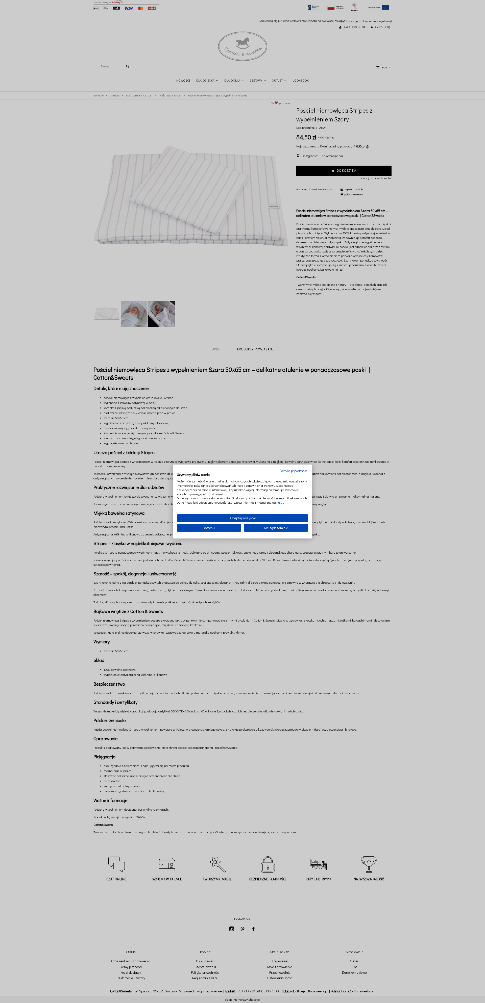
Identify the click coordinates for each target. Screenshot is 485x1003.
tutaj (280, 502)
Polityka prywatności (294, 471)
